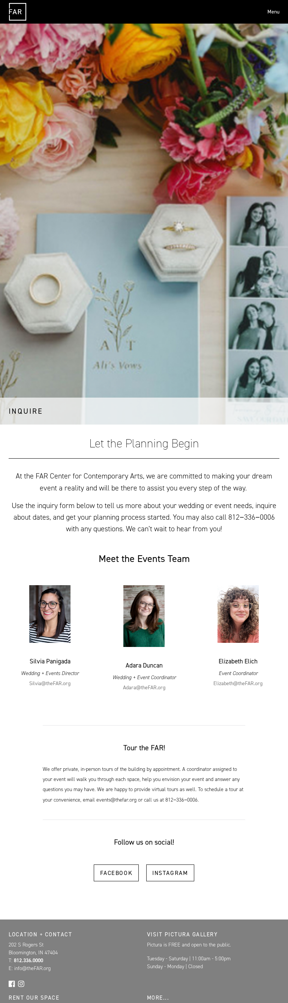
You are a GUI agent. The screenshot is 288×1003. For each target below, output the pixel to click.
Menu (273, 11)
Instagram (170, 873)
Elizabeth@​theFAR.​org (237, 683)
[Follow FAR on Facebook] (12, 983)
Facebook (116, 873)
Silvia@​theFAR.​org (49, 683)
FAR (17, 20)
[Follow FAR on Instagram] (21, 983)
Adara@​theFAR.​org (144, 687)
